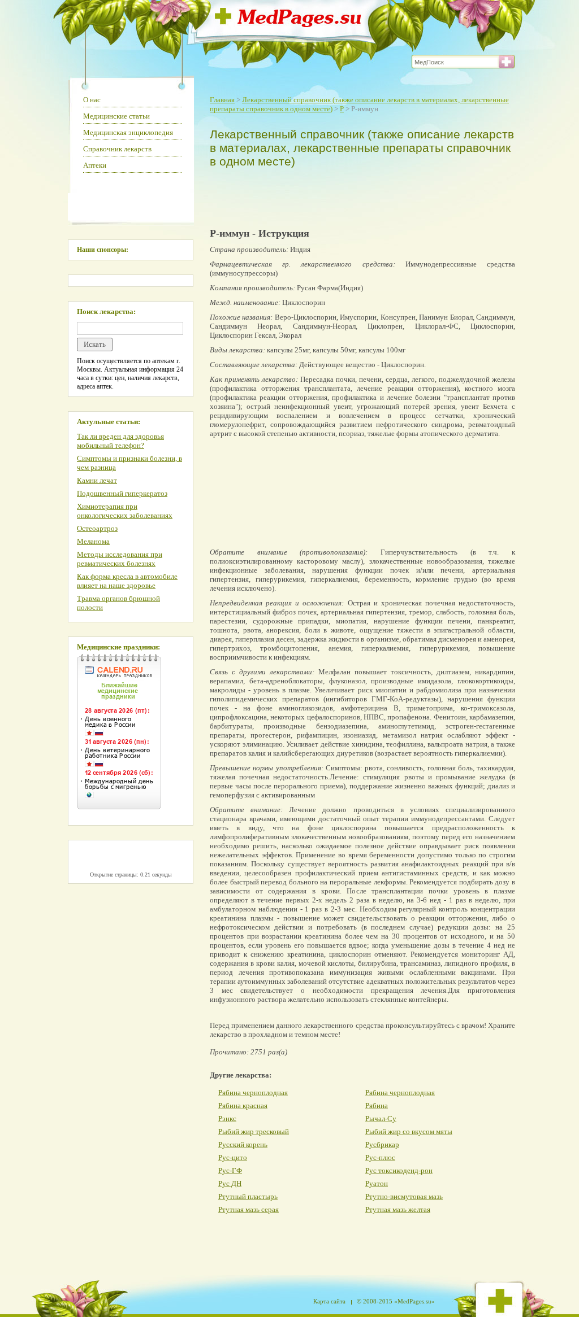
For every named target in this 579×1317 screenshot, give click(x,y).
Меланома (93, 541)
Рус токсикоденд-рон (399, 1170)
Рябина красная (242, 1105)
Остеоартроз (97, 528)
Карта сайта (329, 1301)
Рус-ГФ (230, 1170)
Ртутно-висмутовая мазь (404, 1196)
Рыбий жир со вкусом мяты (408, 1131)
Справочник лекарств (117, 149)
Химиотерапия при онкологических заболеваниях (124, 511)
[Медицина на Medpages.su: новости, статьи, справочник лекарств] (288, 24)
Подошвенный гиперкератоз (122, 493)
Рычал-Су (380, 1118)
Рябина (376, 1105)
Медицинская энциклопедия (128, 132)
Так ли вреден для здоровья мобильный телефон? (120, 441)
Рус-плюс (380, 1157)
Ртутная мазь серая (248, 1209)
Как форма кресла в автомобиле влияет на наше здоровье (127, 581)
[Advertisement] (359, 195)
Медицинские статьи (116, 116)
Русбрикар (382, 1144)
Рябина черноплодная (253, 1092)
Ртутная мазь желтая (397, 1209)
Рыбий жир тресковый (253, 1131)
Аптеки (94, 165)
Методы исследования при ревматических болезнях (119, 559)
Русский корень (242, 1144)
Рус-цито (232, 1157)
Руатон (376, 1183)
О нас (92, 99)
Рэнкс (227, 1118)
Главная (222, 99)
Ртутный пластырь (248, 1196)
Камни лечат (97, 480)
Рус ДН (229, 1183)
